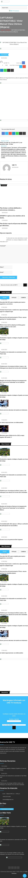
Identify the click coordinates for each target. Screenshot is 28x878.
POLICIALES (7, 30)
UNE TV (14, 165)
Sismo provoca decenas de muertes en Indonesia (13, 410)
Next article (4, 146)
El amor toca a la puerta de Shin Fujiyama (11, 539)
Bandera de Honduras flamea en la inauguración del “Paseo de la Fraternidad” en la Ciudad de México (13, 382)
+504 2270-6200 (7, 796)
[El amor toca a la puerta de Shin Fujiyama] (5, 533)
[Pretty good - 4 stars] (3, 238)
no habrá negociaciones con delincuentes (11, 422)
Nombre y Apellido (14, 719)
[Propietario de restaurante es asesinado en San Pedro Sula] (4, 345)
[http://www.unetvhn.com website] (10, 63)
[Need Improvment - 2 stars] (1, 238)
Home (2, 30)
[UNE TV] (12, 63)
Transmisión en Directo (6, 809)
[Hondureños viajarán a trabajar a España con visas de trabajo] (4, 331)
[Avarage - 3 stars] (2, 238)
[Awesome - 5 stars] (4, 238)
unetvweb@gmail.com (8, 799)
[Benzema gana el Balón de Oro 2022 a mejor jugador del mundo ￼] (4, 428)
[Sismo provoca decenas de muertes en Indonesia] (4, 403)
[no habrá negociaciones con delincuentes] (4, 416)
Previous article (5, 141)
